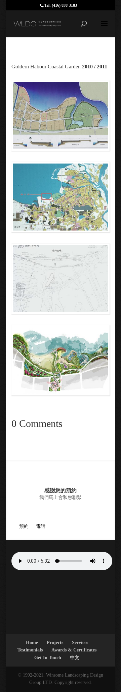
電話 (40, 526)
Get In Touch (47, 657)
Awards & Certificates (73, 649)
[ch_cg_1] (60, 393)
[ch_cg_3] (60, 230)
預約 (24, 526)
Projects (55, 642)
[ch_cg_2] (60, 148)
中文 (74, 657)
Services (80, 642)
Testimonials (30, 649)
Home (32, 642)
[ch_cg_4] (60, 312)
